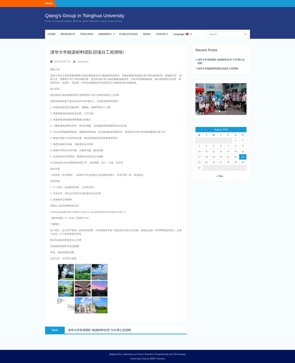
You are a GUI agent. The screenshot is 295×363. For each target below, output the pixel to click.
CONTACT (162, 34)
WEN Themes (157, 358)
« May (219, 176)
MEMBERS (105, 34)
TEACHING (86, 34)
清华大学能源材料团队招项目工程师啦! (218, 68)
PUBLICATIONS (128, 34)
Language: (179, 34)
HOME (51, 34)
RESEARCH (68, 34)
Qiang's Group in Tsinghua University (84, 15)
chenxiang (82, 61)
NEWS (147, 34)
